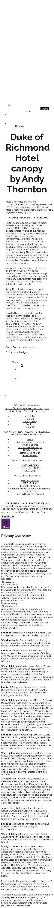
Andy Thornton (28, 252)
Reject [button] (44, 512)
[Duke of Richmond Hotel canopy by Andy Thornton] (22, 365)
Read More (8, 516)
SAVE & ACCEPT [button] (9, 627)
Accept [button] (35, 512)
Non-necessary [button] (9, 603)
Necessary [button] (6, 579)
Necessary (9, 582)
